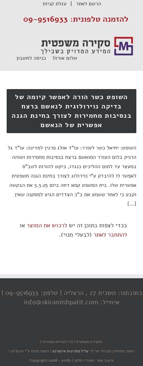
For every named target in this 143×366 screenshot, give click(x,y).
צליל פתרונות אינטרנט (69, 351)
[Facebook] (86, 329)
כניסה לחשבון (34, 58)
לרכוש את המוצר (47, 225)
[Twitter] (73, 329)
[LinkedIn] (60, 329)
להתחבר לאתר (110, 235)
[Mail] (46, 329)
